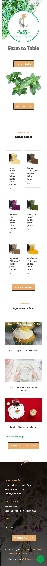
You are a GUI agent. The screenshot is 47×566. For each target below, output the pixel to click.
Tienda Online (23, 538)
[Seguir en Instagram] (12, 528)
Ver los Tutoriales (23, 445)
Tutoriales (23, 63)
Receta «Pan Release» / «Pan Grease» (23, 388)
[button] (40, 559)
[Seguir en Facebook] (7, 528)
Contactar (33, 553)
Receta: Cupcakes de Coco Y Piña (24, 350)
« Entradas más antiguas (16, 436)
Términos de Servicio (18, 553)
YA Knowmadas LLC (30, 559)
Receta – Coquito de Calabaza (23, 427)
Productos (23, 106)
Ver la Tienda (23, 287)
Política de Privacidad (31, 549)
